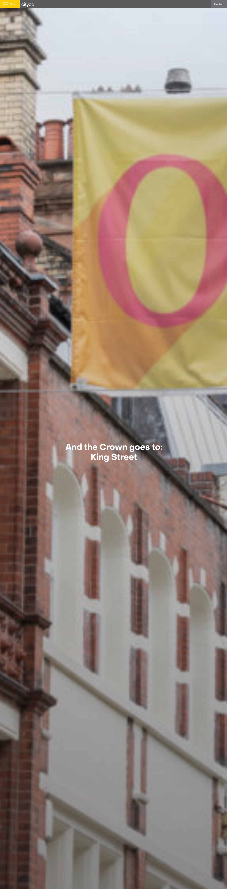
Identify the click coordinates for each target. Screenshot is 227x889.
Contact (218, 4)
